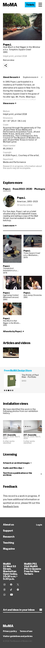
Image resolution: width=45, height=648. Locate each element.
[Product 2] (6, 390)
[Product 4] (10, 390)
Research (8, 536)
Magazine (9, 548)
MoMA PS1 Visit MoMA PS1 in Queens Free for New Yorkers (32, 568)
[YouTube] (12, 594)
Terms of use (26, 631)
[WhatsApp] (5, 594)
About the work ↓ (11, 77)
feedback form (10, 506)
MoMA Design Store (21, 370)
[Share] (5, 65)
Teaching (8, 542)
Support (8, 530)
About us (8, 524)
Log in (39, 525)
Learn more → (9, 226)
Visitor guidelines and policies (17, 636)
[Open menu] (40, 4)
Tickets (30, 4)
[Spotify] (18, 589)
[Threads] (5, 589)
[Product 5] (12, 390)
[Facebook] (12, 584)
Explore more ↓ (30, 77)
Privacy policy (10, 631)
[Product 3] (8, 390)
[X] (18, 584)
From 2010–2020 (22, 188)
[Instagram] (5, 584)
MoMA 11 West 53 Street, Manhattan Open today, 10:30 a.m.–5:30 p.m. (10, 571)
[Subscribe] (41, 610)
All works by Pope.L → (13, 331)
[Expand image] (22, 26)
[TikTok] (12, 589)
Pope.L (7, 44)
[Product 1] (4, 390)
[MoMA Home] (10, 4)
